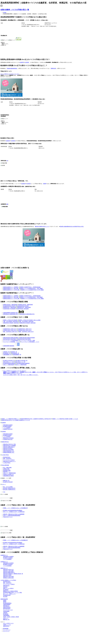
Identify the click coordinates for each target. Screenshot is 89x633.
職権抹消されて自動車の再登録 (10, 591)
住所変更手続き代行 (8, 439)
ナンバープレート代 (8, 610)
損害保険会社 (6, 605)
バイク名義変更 (6, 427)
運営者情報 (5, 628)
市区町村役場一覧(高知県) (9, 308)
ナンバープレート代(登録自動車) (10, 340)
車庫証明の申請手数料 (8, 449)
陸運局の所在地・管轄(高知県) (10, 304)
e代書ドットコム (7, 624)
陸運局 (44, 183)
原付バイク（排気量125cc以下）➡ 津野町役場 (13, 511)
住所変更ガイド (4, 561)
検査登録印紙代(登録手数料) (9, 339)
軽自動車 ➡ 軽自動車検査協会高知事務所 (12, 510)
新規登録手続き (6, 457)
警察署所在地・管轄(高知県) (9, 307)
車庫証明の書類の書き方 (9, 447)
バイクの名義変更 (7, 559)
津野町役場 (53, 68)
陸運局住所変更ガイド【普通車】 (11, 295)
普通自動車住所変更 (8, 433)
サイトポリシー (6, 629)
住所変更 (27, 62)
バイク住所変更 (6, 436)
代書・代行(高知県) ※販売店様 (10, 321)
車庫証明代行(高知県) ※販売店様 (11, 322)
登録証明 (5, 587)
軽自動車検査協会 (7, 603)
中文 (4, 491)
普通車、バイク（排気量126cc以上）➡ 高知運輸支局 (15, 508)
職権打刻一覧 (6, 480)
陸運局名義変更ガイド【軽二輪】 (11, 288)
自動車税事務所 (6, 604)
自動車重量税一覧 (7, 354)
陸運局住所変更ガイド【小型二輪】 (11, 298)
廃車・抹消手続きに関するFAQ (10, 331)
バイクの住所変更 (7, 565)
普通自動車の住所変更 (8, 563)
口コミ (24, 370)
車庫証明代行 (6, 626)
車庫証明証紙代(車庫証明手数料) (10, 337)
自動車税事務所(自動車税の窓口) (10, 312)
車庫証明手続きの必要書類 (9, 445)
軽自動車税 (5, 614)
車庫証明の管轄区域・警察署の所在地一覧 (13, 573)
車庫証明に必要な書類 (8, 570)
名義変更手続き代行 (8, 429)
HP (7, 160)
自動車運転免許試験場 (8, 475)
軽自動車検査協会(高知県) (9, 306)
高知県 (4, 12)
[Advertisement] (34, 88)
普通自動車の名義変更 (8, 556)
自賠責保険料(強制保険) (8, 345)
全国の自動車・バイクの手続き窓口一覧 (15, 9)
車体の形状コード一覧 (8, 361)
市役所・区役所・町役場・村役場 (11, 616)
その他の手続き (6, 462)
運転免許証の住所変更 (8, 438)
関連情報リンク (6, 471)
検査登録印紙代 (6, 608)
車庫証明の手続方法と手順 (9, 444)
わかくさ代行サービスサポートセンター (10, 73)
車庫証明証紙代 (6, 607)
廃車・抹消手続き (7, 458)
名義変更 (22, 62)
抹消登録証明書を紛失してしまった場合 (12, 592)
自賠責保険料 (6, 611)
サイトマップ (6, 631)
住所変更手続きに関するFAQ (10, 330)
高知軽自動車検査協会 (12, 68)
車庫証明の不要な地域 (8, 576)
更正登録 (5, 596)
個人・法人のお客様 (8, 486)
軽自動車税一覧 (6, 353)
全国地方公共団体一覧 (8, 474)
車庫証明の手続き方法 (8, 569)
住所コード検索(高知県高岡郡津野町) (11, 515)
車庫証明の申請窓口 (8, 448)
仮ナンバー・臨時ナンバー (9, 593)
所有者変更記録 (6, 595)
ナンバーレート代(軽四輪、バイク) (11, 341)
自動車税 (5, 612)
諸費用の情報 (6, 468)
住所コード (5, 618)
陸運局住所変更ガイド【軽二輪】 (11, 297)
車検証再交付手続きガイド (9, 461)
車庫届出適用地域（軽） (9, 452)
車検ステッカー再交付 (8, 588)
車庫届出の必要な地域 (8, 577)
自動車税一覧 (6, 351)
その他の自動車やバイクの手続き (8, 580)
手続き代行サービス (8, 516)
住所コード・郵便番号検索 (9, 473)
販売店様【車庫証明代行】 (9, 488)
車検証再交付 (6, 585)
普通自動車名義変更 (8, 425)
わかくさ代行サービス (8, 623)
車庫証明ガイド (4, 568)
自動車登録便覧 (4, 599)
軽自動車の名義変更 (8, 557)
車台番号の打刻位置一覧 (9, 360)
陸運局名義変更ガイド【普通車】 (11, 287)
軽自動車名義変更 (7, 426)
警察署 (4, 601)
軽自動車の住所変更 (8, 564)
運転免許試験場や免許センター (42, 226)
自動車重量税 (6, 615)
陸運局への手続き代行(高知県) (10, 320)
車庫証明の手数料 (7, 575)
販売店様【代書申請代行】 (9, 489)
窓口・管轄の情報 (7, 467)
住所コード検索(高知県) (8, 364)
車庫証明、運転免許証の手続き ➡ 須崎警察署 (13, 514)
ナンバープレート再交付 (9, 460)
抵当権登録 (5, 589)
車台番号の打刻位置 (8, 482)
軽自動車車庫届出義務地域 (9, 363)
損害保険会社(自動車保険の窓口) (10, 314)
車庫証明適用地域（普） (9, 451)
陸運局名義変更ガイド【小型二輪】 (11, 289)
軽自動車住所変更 (7, 435)
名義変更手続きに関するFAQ (10, 328)
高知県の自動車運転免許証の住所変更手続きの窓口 (72, 226)
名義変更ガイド (4, 555)
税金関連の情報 (6, 470)
